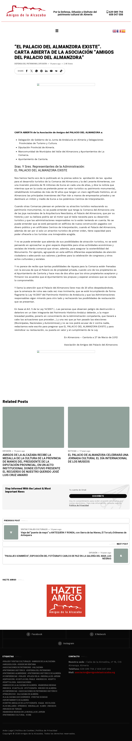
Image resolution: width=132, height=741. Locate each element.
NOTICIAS (72, 451)
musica (7, 688)
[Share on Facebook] (26, 70)
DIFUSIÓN (42, 63)
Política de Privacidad (79, 505)
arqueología (10, 664)
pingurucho (10, 694)
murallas (34, 706)
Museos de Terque (13, 709)
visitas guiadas (40, 697)
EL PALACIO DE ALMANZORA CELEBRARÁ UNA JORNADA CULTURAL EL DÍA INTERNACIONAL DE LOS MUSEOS (98, 458)
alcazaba (38, 667)
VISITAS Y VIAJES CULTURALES (34, 529)
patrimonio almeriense (15, 673)
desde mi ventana (27, 664)
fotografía (31, 688)
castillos (18, 688)
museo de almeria (47, 688)
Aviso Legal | (9, 730)
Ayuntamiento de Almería (16, 700)
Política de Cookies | (25, 730)
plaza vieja (33, 676)
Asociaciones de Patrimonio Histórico (38, 691)
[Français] (119, 30)
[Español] (123, 30)
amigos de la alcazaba (44, 661)
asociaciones (24, 682)
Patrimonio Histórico (14, 670)
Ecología (50, 703)
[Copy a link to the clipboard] (61, 70)
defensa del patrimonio (39, 670)
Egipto (52, 679)
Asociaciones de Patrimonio (17, 667)
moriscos (42, 679)
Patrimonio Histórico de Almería (45, 673)
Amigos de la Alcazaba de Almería (20, 685)
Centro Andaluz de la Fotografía (20, 703)
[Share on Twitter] (31, 70)
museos (52, 706)
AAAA (41, 703)
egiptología (10, 682)
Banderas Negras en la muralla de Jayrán (24, 712)
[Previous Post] (11, 532)
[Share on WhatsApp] (36, 70)
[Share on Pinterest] (41, 70)
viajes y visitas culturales (17, 661)
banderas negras (47, 685)
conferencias (10, 676)
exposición (9, 679)
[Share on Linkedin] (46, 70)
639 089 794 (115, 11)
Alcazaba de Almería (28, 694)
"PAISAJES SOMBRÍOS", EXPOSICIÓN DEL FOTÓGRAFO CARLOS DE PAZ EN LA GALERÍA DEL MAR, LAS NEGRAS (58, 557)
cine (29, 715)
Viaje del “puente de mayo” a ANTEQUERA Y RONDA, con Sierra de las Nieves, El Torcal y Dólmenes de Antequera (73, 534)
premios (23, 706)
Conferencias (10, 691)
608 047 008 (116, 14)
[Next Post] (121, 556)
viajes (23, 676)
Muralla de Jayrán (51, 676)
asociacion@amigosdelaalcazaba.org (95, 672)
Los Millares (10, 706)
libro (43, 706)
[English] (115, 30)
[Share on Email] (51, 70)
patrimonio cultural (14, 715)
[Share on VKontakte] (56, 70)
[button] (57, 31)
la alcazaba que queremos (17, 697)
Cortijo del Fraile (26, 679)
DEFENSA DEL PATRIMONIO (26, 63)
